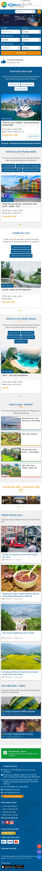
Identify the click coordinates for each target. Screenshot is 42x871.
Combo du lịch (14, 84)
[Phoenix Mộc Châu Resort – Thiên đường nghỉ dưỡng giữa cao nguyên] (11, 454)
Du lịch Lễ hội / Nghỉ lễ (31, 170)
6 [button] (10, 143)
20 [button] (34, 143)
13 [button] (22, 143)
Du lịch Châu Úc (21, 341)
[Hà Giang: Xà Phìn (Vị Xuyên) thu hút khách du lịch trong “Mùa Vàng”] (21, 656)
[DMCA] (8, 835)
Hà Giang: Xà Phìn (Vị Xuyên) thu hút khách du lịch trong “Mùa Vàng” (20, 673)
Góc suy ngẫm (27, 4)
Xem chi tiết (33, 136)
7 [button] (12, 143)
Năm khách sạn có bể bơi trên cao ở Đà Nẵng (31, 419)
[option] (21, 20)
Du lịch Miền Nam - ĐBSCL (12, 170)
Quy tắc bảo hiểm (9, 812)
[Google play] (18, 866)
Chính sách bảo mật (10, 809)
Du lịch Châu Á (14, 333)
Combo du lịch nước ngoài (21, 251)
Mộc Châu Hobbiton (29, 434)
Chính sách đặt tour (10, 806)
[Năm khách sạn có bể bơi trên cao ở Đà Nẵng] (11, 423)
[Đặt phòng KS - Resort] (5, 752)
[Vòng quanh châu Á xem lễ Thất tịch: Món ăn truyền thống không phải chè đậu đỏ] (21, 578)
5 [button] (8, 143)
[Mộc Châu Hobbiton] (11, 438)
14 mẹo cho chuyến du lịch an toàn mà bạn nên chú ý (19, 555)
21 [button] (36, 143)
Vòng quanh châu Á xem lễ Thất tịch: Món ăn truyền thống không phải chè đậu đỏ (20, 595)
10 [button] (17, 143)
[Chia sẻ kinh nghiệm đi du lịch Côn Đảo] (21, 617)
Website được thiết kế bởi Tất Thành (18, 858)
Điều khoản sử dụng (10, 815)
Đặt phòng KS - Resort (17, 751)
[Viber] (39, 852)
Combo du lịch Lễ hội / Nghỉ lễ (21, 256)
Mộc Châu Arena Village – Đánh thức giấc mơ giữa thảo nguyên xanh (29, 466)
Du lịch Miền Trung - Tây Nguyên (28, 166)
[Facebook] (3, 822)
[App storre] (7, 866)
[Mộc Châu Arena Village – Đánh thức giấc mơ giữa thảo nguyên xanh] (11, 470)
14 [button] (24, 143)
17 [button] (29, 143)
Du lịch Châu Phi (28, 337)
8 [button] (14, 143)
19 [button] (33, 143)
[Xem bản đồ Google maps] (12, 796)
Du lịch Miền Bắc (8, 166)
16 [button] (27, 143)
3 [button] (5, 143)
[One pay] (4, 842)
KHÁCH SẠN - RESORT (21, 404)
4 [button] (7, 143)
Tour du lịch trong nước (21, 151)
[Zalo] (39, 857)
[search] (33, 11)
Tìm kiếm (19, 53)
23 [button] (39, 143)
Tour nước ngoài (27, 84)
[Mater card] (16, 842)
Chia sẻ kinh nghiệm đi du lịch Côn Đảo (18, 633)
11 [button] (19, 143)
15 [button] (26, 143)
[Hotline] (39, 846)
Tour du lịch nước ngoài (21, 318)
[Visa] (10, 842)
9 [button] (15, 143)
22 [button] (38, 143)
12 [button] (21, 143)
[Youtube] (7, 822)
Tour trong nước (21, 89)
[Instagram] (12, 822)
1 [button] (2, 143)
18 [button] (31, 143)
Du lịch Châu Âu (27, 333)
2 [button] (3, 143)
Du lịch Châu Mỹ (14, 337)
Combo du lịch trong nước (21, 247)
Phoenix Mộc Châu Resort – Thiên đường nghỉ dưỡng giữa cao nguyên (30, 451)
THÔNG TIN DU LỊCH (11, 515)
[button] (2, 19)
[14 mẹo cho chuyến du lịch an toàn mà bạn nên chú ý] (21, 539)
